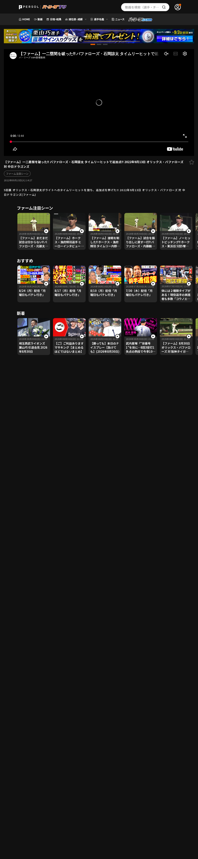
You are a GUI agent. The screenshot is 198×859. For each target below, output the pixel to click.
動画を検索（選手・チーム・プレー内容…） (147, 7)
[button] (92, 44)
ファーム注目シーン (17, 173)
